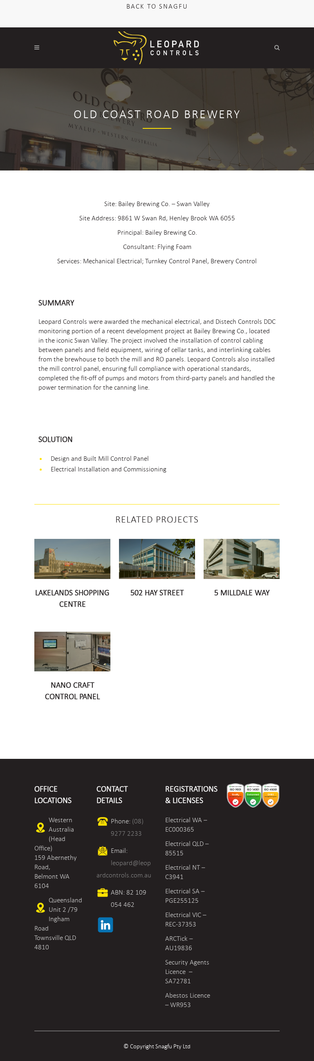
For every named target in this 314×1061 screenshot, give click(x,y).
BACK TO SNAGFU (157, 6)
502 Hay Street (157, 593)
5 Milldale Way (241, 593)
